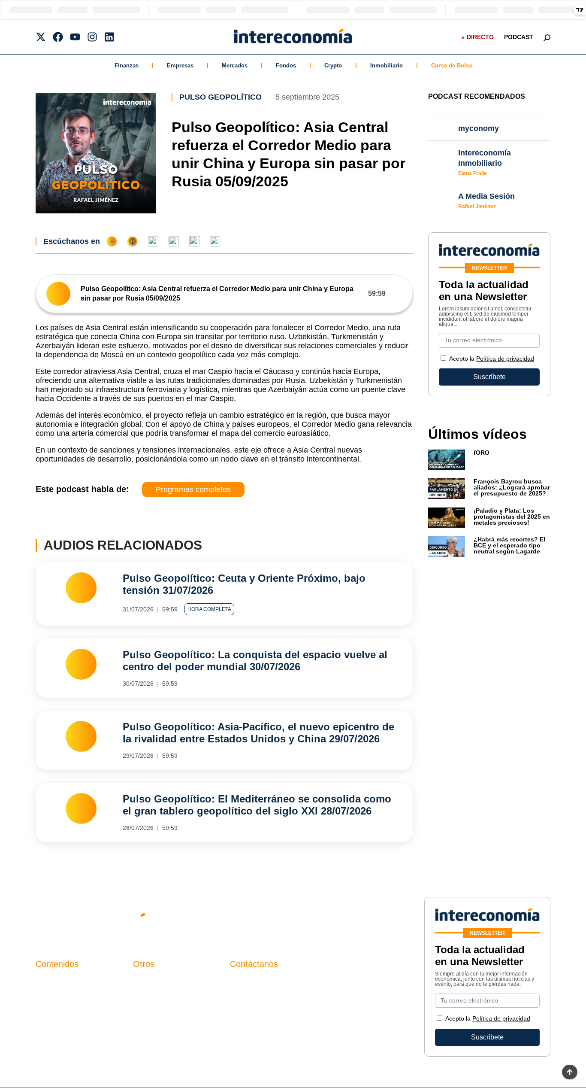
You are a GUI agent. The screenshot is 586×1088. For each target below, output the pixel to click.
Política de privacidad (505, 358)
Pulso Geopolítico (220, 97)
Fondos (286, 65)
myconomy (52, 981)
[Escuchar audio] (58, 294)
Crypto (333, 65)
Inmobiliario (386, 65)
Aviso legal (150, 996)
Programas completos (193, 489)
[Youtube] (75, 37)
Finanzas (127, 65)
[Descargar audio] (399, 293)
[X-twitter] (41, 37)
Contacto (146, 981)
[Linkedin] (109, 37)
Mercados (235, 65)
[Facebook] (58, 37)
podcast (518, 36)
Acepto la (491, 358)
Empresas (180, 65)
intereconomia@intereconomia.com (284, 986)
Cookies (145, 1025)
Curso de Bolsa (451, 65)
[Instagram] (92, 37)
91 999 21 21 (250, 999)
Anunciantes (55, 996)
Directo (480, 36)
